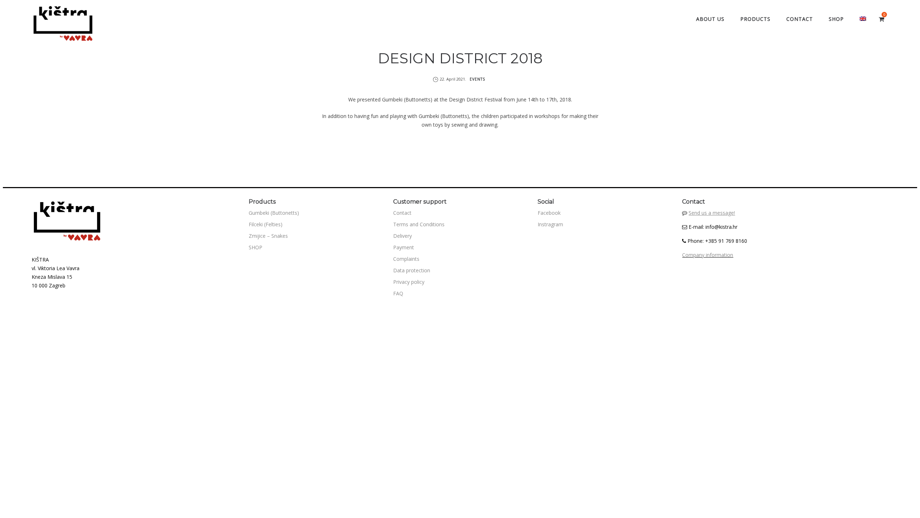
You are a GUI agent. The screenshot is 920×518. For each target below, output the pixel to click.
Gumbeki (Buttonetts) (274, 212)
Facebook (549, 212)
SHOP (255, 247)
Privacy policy (408, 281)
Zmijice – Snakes (268, 235)
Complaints (406, 258)
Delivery (402, 235)
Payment (403, 247)
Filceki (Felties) (265, 224)
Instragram (550, 224)
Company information (707, 254)
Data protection (411, 270)
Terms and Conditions (419, 224)
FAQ (398, 293)
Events (477, 79)
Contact (402, 212)
